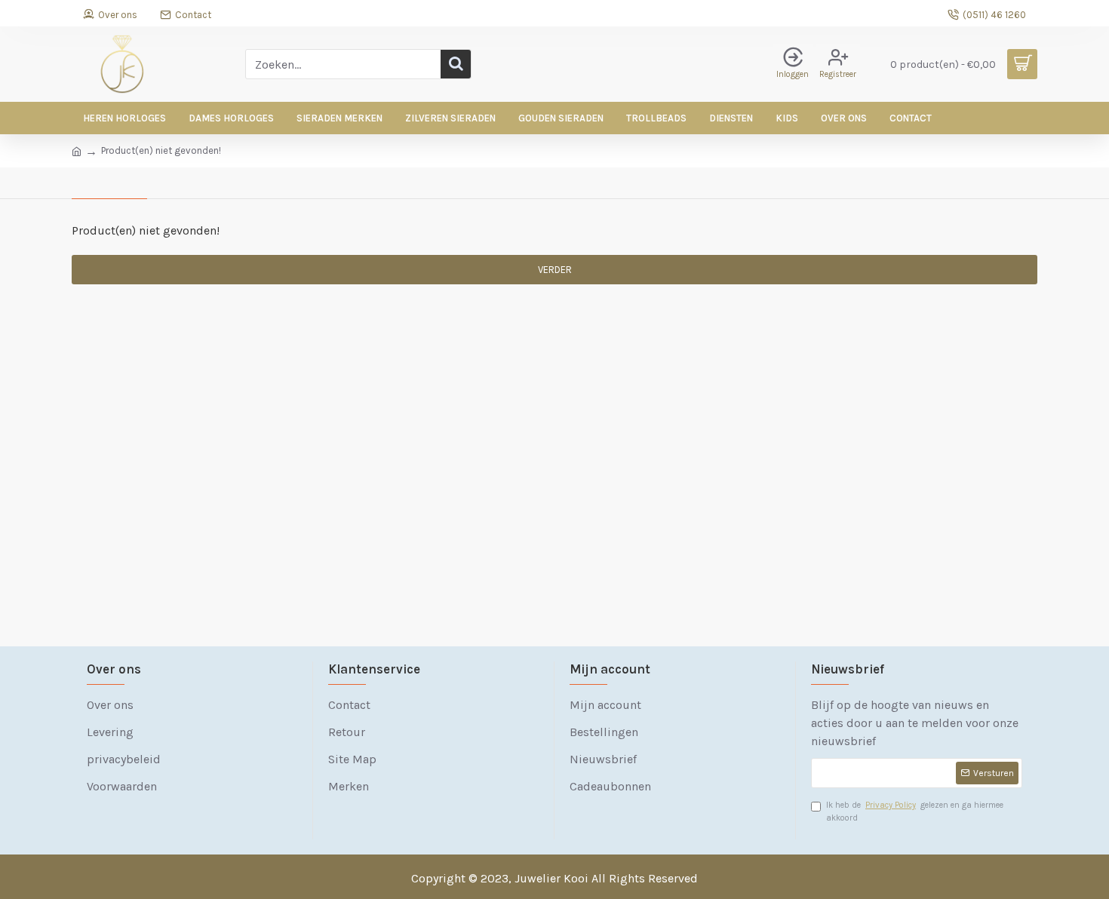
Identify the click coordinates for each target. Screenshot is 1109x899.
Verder (555, 269)
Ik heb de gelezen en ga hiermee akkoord (914, 811)
